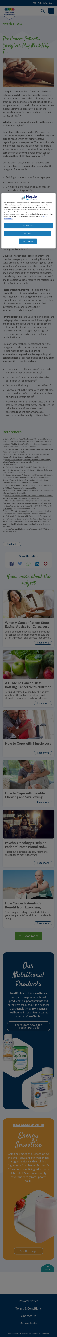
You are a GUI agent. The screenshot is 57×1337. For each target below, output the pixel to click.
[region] (28, 220)
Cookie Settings (28, 241)
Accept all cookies (28, 225)
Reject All (27, 233)
